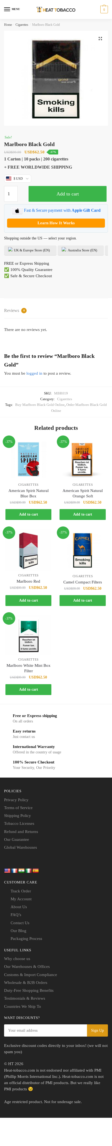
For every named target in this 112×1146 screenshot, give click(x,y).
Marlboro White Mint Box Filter (29, 668)
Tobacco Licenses (19, 823)
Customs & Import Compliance (30, 975)
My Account (21, 899)
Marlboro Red (28, 581)
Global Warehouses (20, 847)
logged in (34, 373)
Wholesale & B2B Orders (25, 982)
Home (8, 25)
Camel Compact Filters (82, 582)
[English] (7, 871)
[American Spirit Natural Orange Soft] (82, 459)
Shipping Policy (17, 815)
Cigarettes (21, 25)
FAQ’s (16, 915)
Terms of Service (18, 808)
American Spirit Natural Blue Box (28, 493)
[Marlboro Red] (28, 550)
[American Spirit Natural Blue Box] (28, 459)
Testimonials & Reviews (24, 998)
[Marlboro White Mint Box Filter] (28, 635)
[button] (100, 38)
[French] (14, 871)
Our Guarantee (16, 839)
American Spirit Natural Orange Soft (83, 493)
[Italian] (28, 871)
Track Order (21, 891)
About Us (19, 907)
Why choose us (17, 958)
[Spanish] (35, 871)
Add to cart (68, 194)
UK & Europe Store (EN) (31, 250)
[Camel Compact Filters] (82, 550)
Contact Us (20, 923)
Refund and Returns (21, 831)
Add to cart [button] (28, 514)
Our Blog (18, 931)
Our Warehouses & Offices (27, 966)
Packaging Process (26, 938)
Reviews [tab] (14, 310)
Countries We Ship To (22, 1006)
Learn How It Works (56, 223)
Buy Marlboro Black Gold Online (40, 405)
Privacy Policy (16, 800)
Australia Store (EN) (82, 250)
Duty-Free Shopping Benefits (29, 990)
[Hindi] (21, 871)
